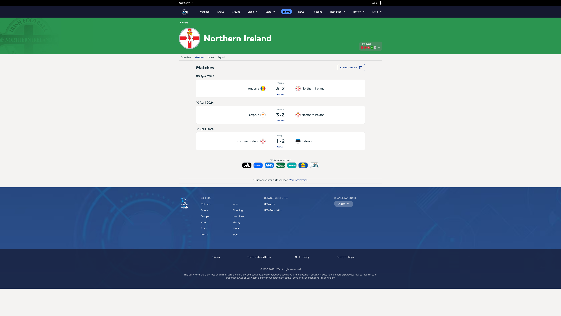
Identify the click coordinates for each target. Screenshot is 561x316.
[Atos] (269, 165)
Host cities (238, 216)
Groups (205, 216)
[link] (204, 11)
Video (204, 222)
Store (235, 234)
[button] (252, 11)
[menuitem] (205, 11)
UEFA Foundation (273, 210)
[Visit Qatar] (314, 165)
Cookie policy (302, 257)
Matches (200, 57)
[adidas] (247, 165)
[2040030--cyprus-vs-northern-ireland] (280, 115)
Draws (204, 210)
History (236, 222)
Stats (211, 57)
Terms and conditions (259, 257)
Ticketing (238, 210)
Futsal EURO (185, 11)
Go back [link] (185, 23)
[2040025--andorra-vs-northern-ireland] (280, 88)
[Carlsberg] (280, 165)
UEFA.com (269, 204)
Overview (186, 57)
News (235, 204)
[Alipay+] (258, 165)
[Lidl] (303, 165)
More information (298, 180)
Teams (204, 234)
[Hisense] (292, 165)
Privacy (216, 257)
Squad (221, 57)
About (236, 228)
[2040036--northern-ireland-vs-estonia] (280, 141)
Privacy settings (345, 257)
